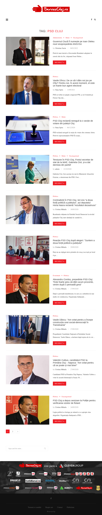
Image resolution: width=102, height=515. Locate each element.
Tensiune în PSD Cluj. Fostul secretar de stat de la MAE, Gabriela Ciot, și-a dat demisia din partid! (73, 162)
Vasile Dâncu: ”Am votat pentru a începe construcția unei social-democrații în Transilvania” (73, 322)
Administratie (57, 38)
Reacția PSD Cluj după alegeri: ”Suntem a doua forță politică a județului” (74, 241)
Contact (60, 507)
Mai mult (59, 62)
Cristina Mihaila (60, 209)
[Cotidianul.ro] (33, 480)
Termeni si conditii (34, 507)
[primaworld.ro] (52, 487)
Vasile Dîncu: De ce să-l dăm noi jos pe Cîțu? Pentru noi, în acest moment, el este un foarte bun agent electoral (74, 83)
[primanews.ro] (43, 474)
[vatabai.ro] (98, 488)
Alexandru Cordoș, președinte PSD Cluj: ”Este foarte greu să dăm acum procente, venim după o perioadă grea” (73, 282)
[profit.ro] (15, 480)
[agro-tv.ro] (66, 488)
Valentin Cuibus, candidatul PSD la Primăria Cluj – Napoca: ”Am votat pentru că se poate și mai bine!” (73, 363)
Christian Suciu (60, 48)
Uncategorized (78, 38)
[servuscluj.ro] (84, 487)
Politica (55, 77)
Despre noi (49, 507)
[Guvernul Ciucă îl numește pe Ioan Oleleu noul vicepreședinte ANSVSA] (27, 51)
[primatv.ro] (10, 474)
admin (57, 169)
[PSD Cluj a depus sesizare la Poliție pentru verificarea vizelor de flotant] (27, 410)
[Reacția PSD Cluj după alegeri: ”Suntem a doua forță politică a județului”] (27, 250)
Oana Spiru (59, 90)
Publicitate (70, 507)
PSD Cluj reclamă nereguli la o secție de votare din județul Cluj (73, 122)
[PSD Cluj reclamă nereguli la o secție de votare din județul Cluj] (27, 130)
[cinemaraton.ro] (75, 480)
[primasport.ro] (79, 474)
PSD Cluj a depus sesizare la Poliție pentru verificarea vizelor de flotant (74, 401)
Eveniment (56, 276)
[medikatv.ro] (64, 481)
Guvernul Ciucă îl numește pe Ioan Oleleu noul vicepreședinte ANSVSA (73, 42)
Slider (68, 38)
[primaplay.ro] (56, 474)
